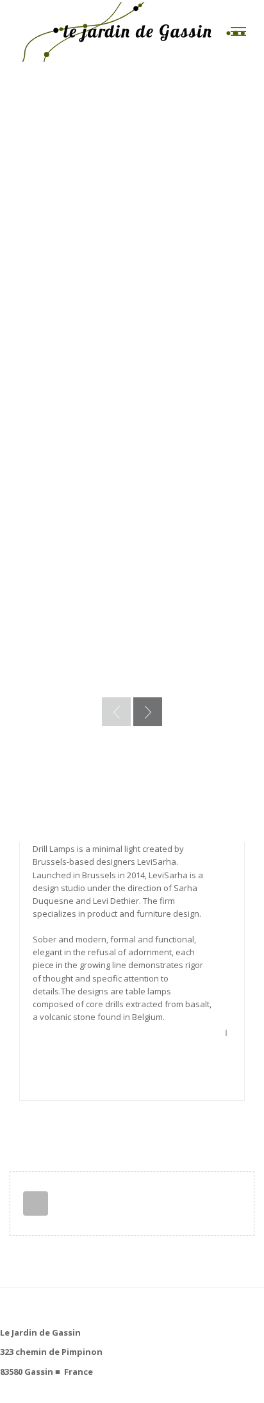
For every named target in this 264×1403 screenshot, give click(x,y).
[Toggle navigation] (238, 31)
